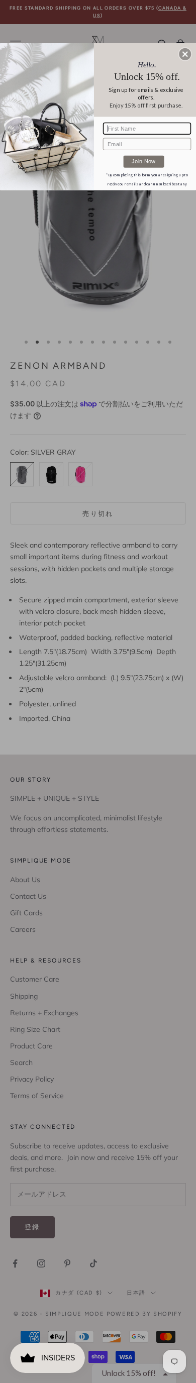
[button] (185, 54)
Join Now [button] (143, 161)
